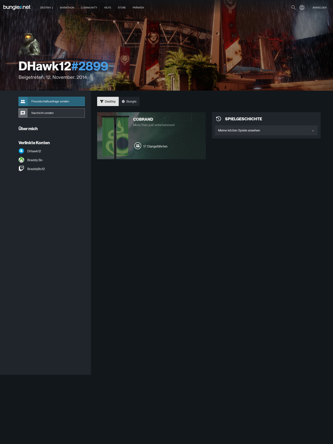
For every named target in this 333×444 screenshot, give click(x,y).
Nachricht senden (42, 113)
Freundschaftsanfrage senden (50, 101)
